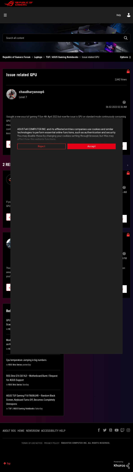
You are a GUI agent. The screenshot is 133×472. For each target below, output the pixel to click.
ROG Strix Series (15, 365)
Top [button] (8, 463)
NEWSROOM (32, 430)
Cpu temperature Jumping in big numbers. (26, 360)
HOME (20, 430)
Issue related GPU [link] (90, 57)
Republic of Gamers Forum (16, 57)
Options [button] (124, 57)
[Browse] (7, 15)
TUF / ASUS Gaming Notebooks (62, 57)
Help (119, 15)
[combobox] (66, 38)
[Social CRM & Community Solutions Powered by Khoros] (122, 464)
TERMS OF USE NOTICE (31, 443)
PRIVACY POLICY (51, 443)
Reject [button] (41, 146)
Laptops (38, 57)
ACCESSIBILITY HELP (53, 430)
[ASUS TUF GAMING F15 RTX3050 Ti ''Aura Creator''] (127, 165)
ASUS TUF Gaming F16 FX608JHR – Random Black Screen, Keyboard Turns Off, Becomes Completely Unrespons (30, 399)
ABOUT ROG (9, 430)
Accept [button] (91, 146)
